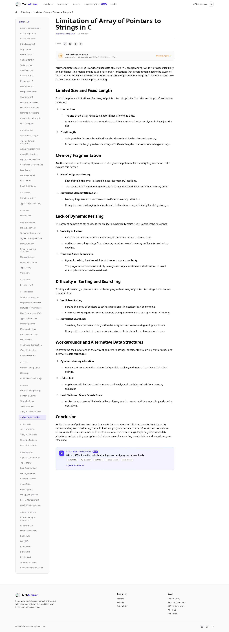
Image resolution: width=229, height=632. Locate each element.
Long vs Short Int (27, 228)
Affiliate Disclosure (200, 4)
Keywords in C (26, 81)
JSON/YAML (72, 460)
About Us (172, 610)
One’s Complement (28, 530)
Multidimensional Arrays (31, 378)
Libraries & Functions (29, 113)
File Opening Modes (29, 494)
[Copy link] (81, 44)
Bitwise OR (25, 552)
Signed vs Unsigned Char (31, 238)
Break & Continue (28, 186)
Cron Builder (127, 460)
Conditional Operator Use (31, 164)
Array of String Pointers (30, 411)
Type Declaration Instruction (27, 142)
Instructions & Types (29, 135)
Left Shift (24, 541)
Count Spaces (26, 489)
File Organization (28, 473)
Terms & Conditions (176, 602)
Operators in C (26, 97)
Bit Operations (26, 525)
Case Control (26, 180)
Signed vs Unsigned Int (30, 233)
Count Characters (28, 478)
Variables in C (26, 65)
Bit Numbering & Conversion (27, 518)
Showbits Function (28, 562)
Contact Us (173, 613)
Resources (62, 4)
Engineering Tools (95, 4)
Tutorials (47, 4)
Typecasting (25, 267)
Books (113, 4)
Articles (120, 598)
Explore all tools (73, 465)
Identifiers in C (26, 70)
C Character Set (27, 60)
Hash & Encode (112, 460)
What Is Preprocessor (29, 297)
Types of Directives (28, 318)
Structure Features (28, 440)
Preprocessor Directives (30, 302)
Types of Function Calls (30, 203)
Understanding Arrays (30, 367)
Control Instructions (29, 154)
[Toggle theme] (211, 4)
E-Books (120, 602)
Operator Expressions (29, 102)
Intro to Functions (28, 198)
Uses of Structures (28, 445)
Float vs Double (27, 243)
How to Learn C (27, 54)
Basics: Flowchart (28, 38)
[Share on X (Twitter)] (65, 44)
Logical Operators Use (30, 159)
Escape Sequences (28, 91)
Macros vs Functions (29, 334)
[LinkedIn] (202, 627)
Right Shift (25, 536)
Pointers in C (26, 215)
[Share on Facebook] (76, 44)
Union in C (25, 273)
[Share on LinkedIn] (70, 44)
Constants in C (26, 75)
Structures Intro (27, 429)
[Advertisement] (115, 506)
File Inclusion (26, 339)
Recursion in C (26, 285)
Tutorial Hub (122, 606)
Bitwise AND (25, 546)
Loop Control (26, 170)
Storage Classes (27, 257)
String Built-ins (27, 401)
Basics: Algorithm (28, 33)
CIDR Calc (98, 460)
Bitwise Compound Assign (31, 567)
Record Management (29, 500)
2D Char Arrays (27, 406)
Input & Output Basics (30, 457)
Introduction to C (27, 44)
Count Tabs (25, 484)
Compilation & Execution (31, 118)
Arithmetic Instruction (30, 149)
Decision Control (27, 175)
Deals (75, 4)
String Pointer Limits (29, 417)
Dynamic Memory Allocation (28, 250)
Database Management (30, 505)
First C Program (27, 123)
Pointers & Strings (28, 395)
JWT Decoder (86, 460)
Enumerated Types (28, 262)
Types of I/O (25, 463)
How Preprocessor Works (31, 313)
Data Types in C (27, 86)
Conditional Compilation (31, 345)
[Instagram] (207, 627)
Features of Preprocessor (31, 308)
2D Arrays (24, 373)
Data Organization (28, 468)
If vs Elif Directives (28, 350)
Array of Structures (28, 434)
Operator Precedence (29, 107)
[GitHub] (213, 627)
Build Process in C (28, 355)
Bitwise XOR (25, 557)
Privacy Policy (174, 598)
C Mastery (25, 12)
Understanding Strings (30, 390)
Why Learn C (25, 49)
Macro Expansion (28, 323)
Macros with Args (28, 329)
